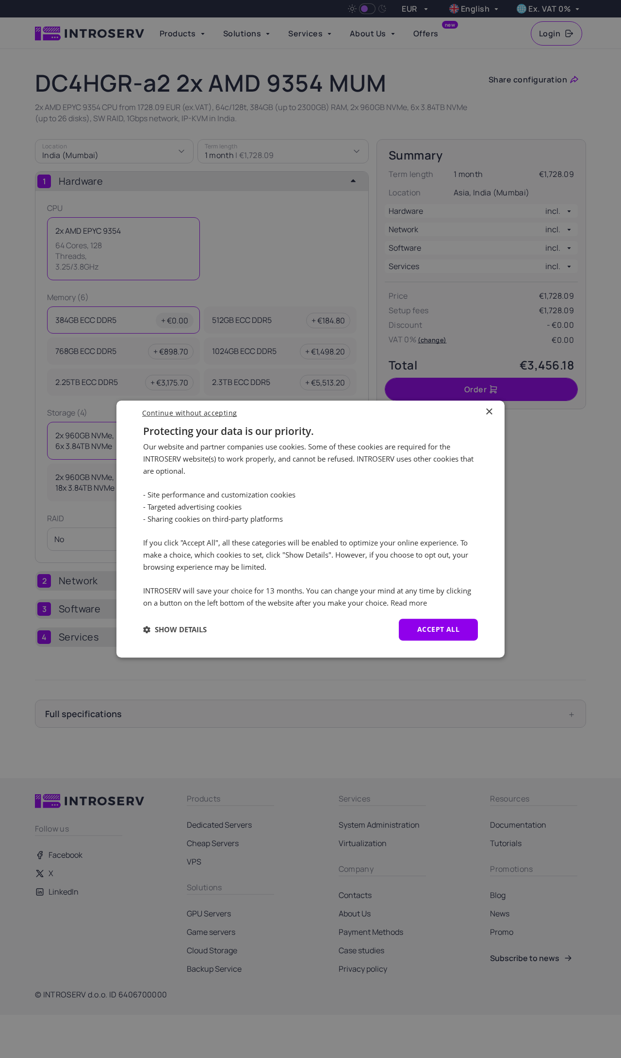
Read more (409, 603)
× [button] (488, 412)
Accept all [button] (438, 629)
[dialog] (310, 529)
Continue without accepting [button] (189, 412)
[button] (175, 629)
